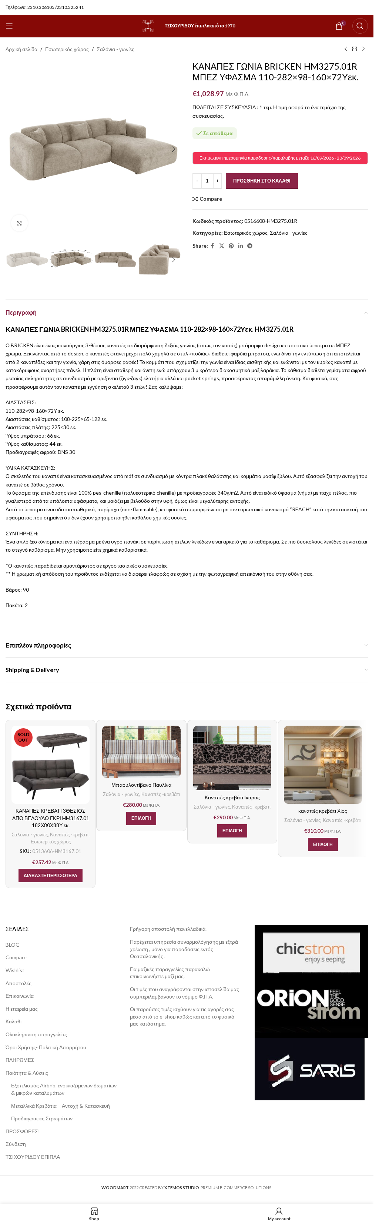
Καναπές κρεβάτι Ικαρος (232, 797)
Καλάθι (13, 1021)
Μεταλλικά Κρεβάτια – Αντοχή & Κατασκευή (60, 1106)
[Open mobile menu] (9, 26)
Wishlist (15, 970)
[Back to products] (354, 49)
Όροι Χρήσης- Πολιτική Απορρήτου (46, 1047)
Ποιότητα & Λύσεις (27, 1073)
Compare (16, 957)
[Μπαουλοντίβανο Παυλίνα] (141, 752)
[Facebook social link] (212, 246)
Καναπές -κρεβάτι (69, 834)
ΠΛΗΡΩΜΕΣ (20, 1060)
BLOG (13, 945)
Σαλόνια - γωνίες (115, 49)
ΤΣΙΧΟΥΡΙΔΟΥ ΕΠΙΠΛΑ (33, 1157)
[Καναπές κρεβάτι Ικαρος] (232, 758)
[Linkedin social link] (240, 246)
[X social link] (222, 246)
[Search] (360, 26)
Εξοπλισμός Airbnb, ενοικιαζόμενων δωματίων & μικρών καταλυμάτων (64, 1089)
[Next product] (363, 49)
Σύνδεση (16, 1144)
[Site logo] (148, 25)
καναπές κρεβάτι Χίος (322, 810)
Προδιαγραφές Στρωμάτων (42, 1118)
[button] (13, 149)
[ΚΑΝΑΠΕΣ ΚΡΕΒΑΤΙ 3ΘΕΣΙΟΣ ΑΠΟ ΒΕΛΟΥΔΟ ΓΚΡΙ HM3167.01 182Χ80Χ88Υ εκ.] (50, 765)
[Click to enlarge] (19, 223)
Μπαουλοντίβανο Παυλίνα (141, 785)
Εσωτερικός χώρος (67, 49)
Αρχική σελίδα (21, 49)
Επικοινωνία (20, 996)
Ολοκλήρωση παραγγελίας (36, 1034)
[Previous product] (345, 49)
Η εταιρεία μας (22, 1009)
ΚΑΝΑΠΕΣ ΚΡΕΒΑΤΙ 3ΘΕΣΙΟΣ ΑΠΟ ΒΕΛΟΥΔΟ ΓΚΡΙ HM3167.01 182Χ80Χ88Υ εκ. (50, 817)
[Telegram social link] (250, 246)
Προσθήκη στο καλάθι (262, 181)
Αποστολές (18, 983)
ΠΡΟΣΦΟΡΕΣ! (23, 1131)
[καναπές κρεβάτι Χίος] (323, 765)
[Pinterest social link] (231, 246)
